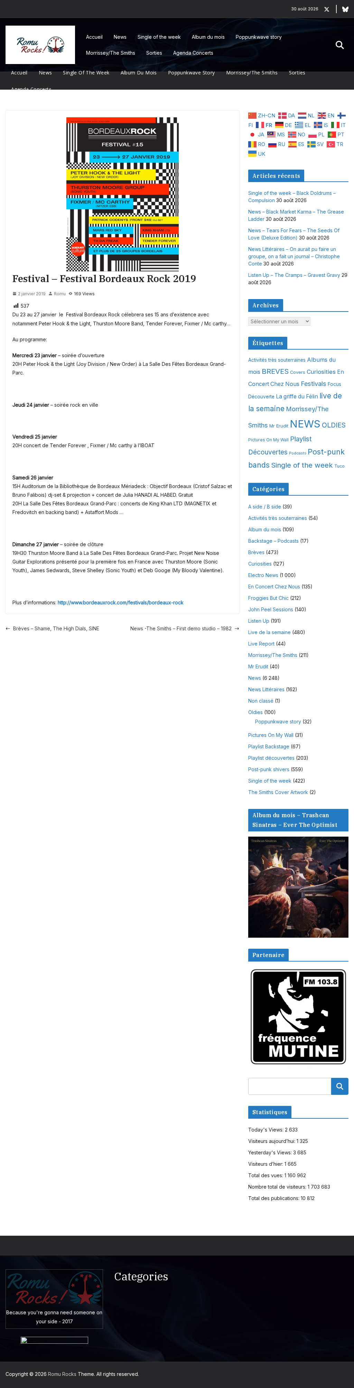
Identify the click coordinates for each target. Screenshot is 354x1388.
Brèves (256, 552)
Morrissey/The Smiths (110, 53)
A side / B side (264, 507)
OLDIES (334, 425)
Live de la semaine (269, 632)
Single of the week (159, 37)
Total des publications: (274, 1198)
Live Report (261, 644)
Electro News (263, 575)
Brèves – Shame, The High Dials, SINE (56, 628)
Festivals (313, 383)
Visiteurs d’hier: (266, 1164)
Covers (297, 372)
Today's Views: (266, 1130)
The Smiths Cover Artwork (278, 792)
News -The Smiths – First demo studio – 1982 (181, 628)
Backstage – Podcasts (273, 541)
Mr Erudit (278, 426)
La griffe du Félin (297, 396)
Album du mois (208, 37)
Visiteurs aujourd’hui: (272, 1141)
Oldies (255, 712)
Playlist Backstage (268, 746)
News (120, 37)
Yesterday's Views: (270, 1152)
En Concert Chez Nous (274, 586)
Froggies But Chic (268, 598)
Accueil (94, 37)
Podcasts (297, 453)
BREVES (275, 371)
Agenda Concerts (193, 53)
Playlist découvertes (271, 758)
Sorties (154, 53)
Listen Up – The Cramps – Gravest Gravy (294, 275)
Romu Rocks (62, 1374)
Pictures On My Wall (268, 439)
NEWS (305, 424)
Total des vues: (266, 1175)
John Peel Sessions (270, 609)
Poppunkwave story (259, 37)
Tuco (339, 466)
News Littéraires (266, 689)
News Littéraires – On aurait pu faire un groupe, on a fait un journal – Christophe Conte (294, 256)
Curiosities (321, 371)
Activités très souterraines (277, 360)
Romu (60, 293)
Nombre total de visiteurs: (278, 1187)
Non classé (260, 701)
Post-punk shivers (268, 769)
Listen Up (258, 621)
